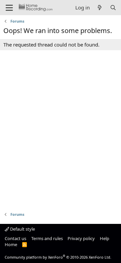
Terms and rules (47, 238)
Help (104, 238)
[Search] (113, 7)
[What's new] (99, 7)
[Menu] (9, 7)
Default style (22, 229)
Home (11, 244)
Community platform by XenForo (58, 257)
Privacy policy (81, 238)
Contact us (15, 238)
